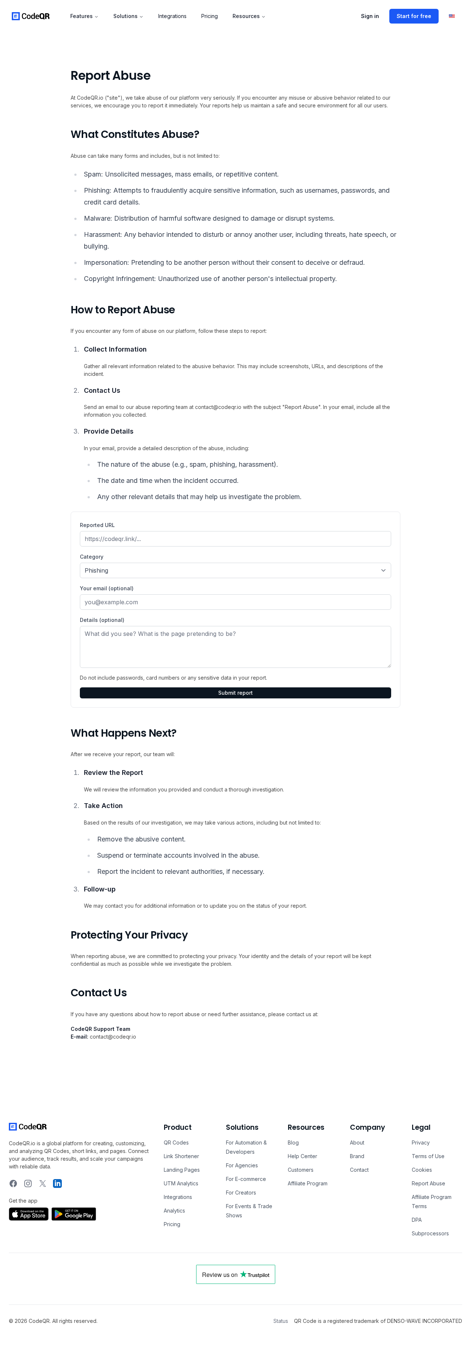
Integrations (172, 16)
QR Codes (176, 1142)
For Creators (241, 1192)
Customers (301, 1170)
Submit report (235, 693)
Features (81, 16)
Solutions (125, 16)
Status (280, 1321)
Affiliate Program (307, 1183)
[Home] (31, 16)
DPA (417, 1220)
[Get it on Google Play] (74, 1214)
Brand (357, 1156)
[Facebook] (13, 1183)
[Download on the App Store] (29, 1214)
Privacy (421, 1142)
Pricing (209, 16)
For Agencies (242, 1165)
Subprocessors (430, 1233)
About (357, 1142)
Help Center (302, 1156)
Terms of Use (428, 1156)
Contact (359, 1170)
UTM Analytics (181, 1183)
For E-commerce (246, 1179)
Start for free (414, 16)
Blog (293, 1142)
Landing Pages (182, 1170)
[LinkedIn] (57, 1183)
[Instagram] (28, 1183)
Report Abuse (428, 1183)
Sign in (370, 16)
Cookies (422, 1170)
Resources (246, 16)
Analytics (174, 1210)
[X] (42, 1183)
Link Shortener (181, 1156)
